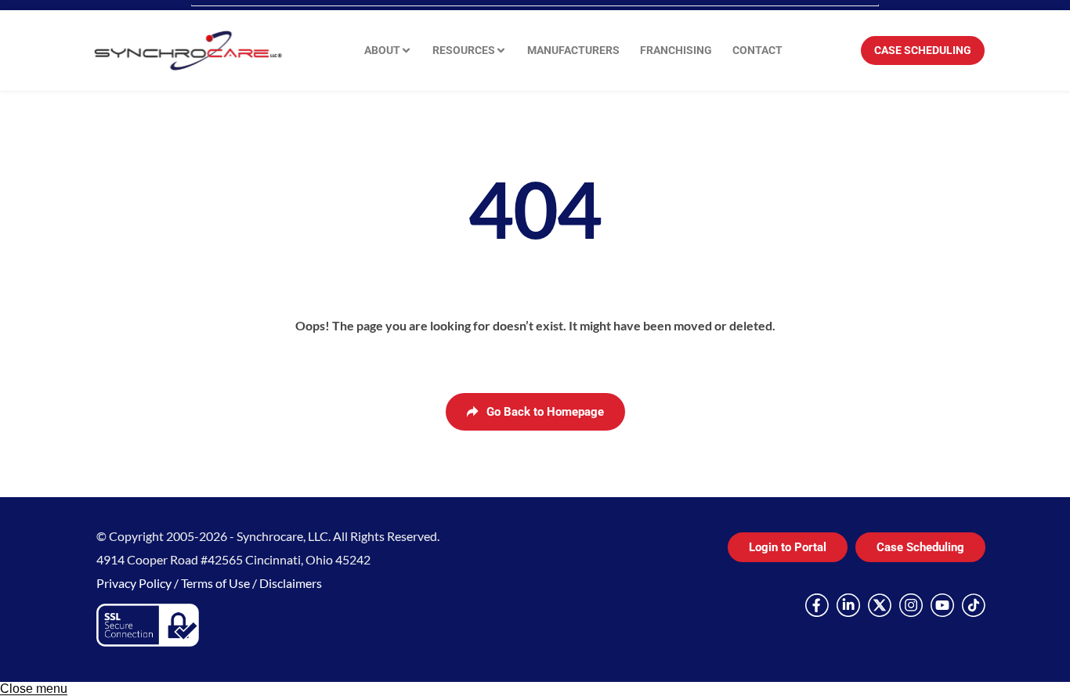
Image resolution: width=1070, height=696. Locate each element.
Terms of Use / (220, 582)
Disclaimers (290, 582)
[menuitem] (388, 50)
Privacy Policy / (138, 582)
